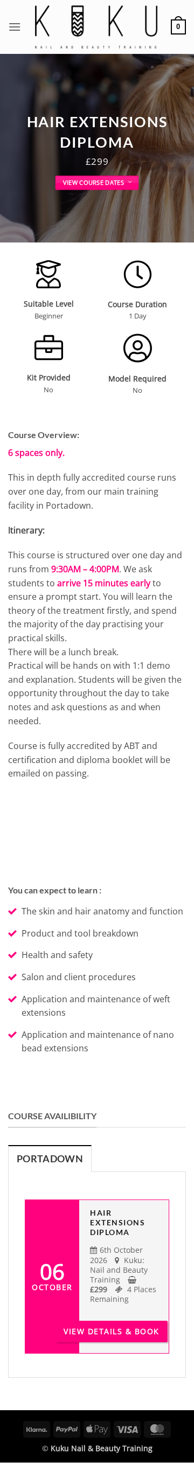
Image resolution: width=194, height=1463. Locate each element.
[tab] (50, 1158)
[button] (14, 26)
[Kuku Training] (96, 27)
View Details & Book (112, 1331)
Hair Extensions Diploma (117, 1222)
